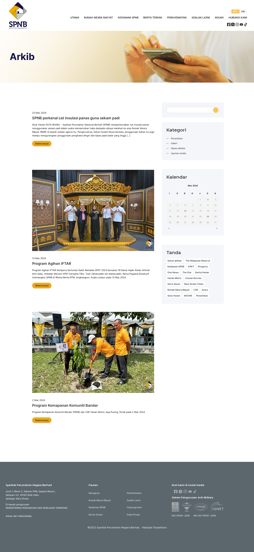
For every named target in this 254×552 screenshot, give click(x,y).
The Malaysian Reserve (198, 260)
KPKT (191, 266)
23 (208, 216)
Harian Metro (174, 278)
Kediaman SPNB (128, 17)
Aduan (219, 17)
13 (185, 211)
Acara (205, 289)
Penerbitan (177, 138)
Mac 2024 (193, 185)
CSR (195, 289)
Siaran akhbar (178, 148)
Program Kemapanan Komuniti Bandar (65, 405)
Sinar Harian (173, 295)
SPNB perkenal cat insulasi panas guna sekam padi (76, 118)
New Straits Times (193, 284)
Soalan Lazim (201, 17)
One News (173, 272)
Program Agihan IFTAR (51, 263)
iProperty (203, 266)
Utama (74, 17)
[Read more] (93, 211)
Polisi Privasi (133, 514)
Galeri (174, 143)
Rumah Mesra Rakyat (98, 17)
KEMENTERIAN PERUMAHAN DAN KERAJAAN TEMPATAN (36, 507)
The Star (186, 272)
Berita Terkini (152, 17)
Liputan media (178, 153)
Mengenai (94, 493)
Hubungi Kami (238, 17)
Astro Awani (173, 284)
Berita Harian (202, 272)
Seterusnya (42, 143)
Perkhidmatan (177, 17)
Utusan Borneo (193, 278)
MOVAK (188, 295)
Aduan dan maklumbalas (19, 516)
